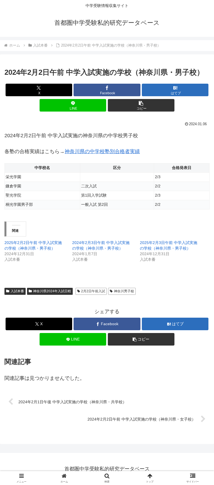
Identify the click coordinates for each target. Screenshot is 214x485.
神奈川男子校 (124, 291)
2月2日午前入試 (93, 291)
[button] (141, 105)
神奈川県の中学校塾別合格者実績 (102, 151)
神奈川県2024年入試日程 (52, 291)
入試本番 (17, 291)
